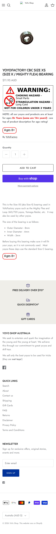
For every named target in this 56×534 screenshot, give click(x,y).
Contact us (7, 395)
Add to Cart (28, 168)
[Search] (10, 5)
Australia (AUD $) (13, 515)
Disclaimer (7, 420)
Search (5, 386)
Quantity (6, 147)
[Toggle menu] (3, 5)
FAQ (4, 410)
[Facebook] (4, 367)
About (5, 391)
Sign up (11, 473)
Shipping (7, 400)
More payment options (28, 185)
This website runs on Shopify (30, 523)
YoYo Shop (14, 523)
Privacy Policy (9, 425)
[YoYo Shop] (28, 5)
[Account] (45, 5)
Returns (6, 415)
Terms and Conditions (13, 430)
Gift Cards (7, 405)
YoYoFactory (11, 137)
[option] (28, 39)
